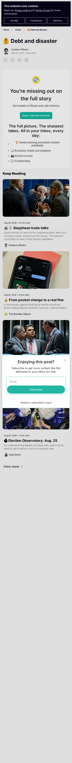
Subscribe (36, 389)
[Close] (64, 360)
